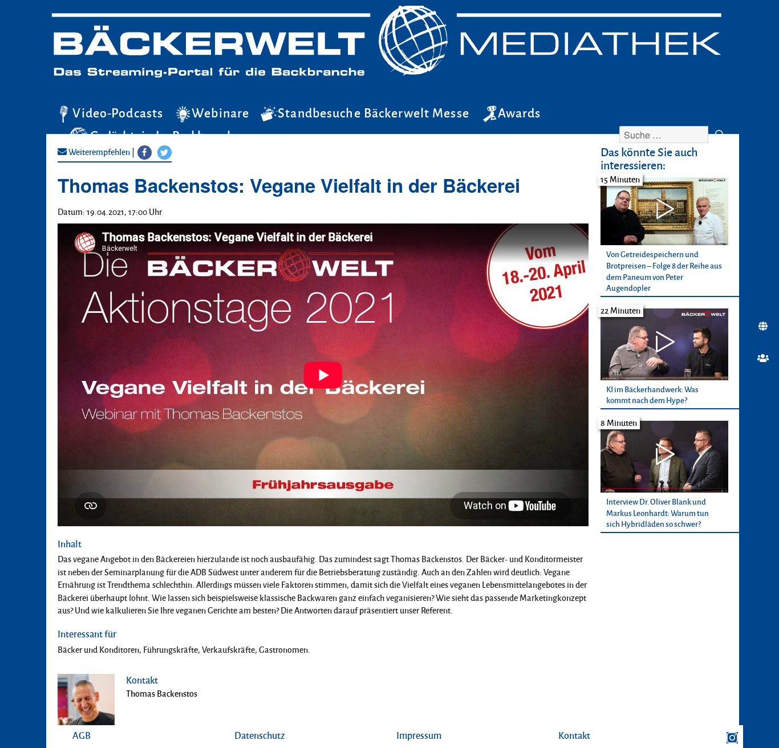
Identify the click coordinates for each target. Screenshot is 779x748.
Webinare (220, 113)
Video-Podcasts (117, 113)
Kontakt (574, 735)
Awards (519, 113)
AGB (81, 735)
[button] (144, 152)
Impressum (418, 735)
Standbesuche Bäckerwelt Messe (373, 113)
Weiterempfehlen (98, 151)
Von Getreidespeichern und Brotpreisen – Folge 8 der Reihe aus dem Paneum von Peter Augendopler (664, 271)
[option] (670, 236)
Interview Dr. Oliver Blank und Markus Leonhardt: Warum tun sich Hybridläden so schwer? (657, 512)
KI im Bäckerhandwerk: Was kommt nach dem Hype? (652, 395)
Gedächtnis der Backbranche (165, 135)
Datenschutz (259, 735)
